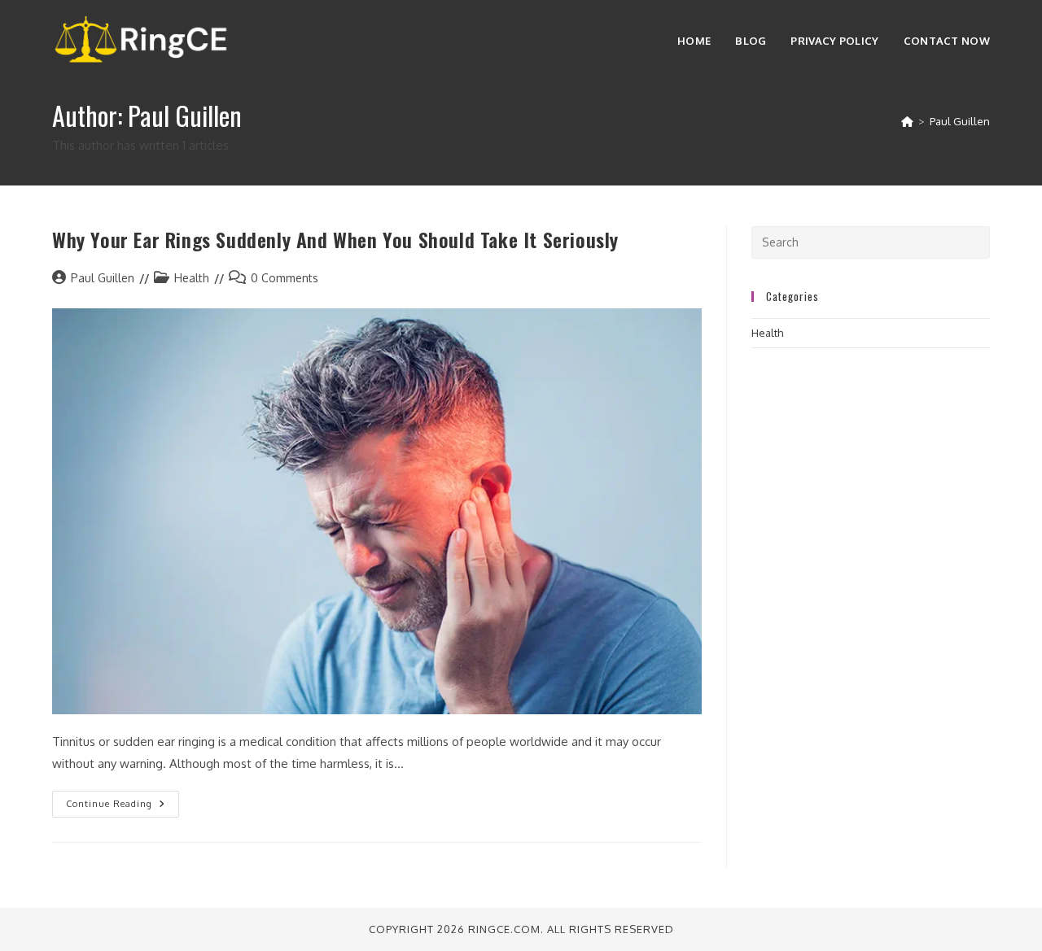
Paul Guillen (960, 121)
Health (191, 278)
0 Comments (284, 278)
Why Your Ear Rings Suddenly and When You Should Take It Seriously (335, 239)
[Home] (907, 121)
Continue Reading (122, 807)
